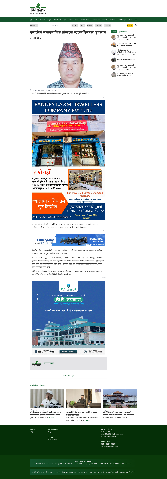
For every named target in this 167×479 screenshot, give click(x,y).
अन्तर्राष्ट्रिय (112, 20)
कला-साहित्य (96, 20)
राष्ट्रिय (49, 20)
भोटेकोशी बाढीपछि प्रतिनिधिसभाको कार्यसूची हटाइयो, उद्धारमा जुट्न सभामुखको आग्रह (126, 52)
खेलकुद (104, 20)
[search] (136, 25)
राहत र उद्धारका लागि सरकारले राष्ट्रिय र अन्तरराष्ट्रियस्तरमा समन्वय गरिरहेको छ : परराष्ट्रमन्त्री (126, 37)
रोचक (130, 20)
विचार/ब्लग (98, 25)
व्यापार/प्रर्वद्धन (122, 20)
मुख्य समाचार (123, 32)
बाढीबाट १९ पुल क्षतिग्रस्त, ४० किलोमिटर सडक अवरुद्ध (125, 75)
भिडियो (82, 25)
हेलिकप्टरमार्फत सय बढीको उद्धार (126, 60)
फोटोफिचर (75, 25)
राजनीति (42, 20)
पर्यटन (70, 20)
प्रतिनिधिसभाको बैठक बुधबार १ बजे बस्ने (117, 412)
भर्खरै (114, 32)
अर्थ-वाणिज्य (57, 20)
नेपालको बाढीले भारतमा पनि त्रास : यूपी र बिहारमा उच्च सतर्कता (126, 45)
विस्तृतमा (51, 418)
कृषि (65, 20)
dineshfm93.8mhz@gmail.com (76, 472)
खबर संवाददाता (49, 363)
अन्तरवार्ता (90, 25)
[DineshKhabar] (38, 7)
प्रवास (76, 20)
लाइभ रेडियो (108, 25)
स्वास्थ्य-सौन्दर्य (85, 20)
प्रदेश (36, 20)
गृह (31, 20)
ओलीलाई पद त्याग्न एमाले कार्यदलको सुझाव (45, 412)
